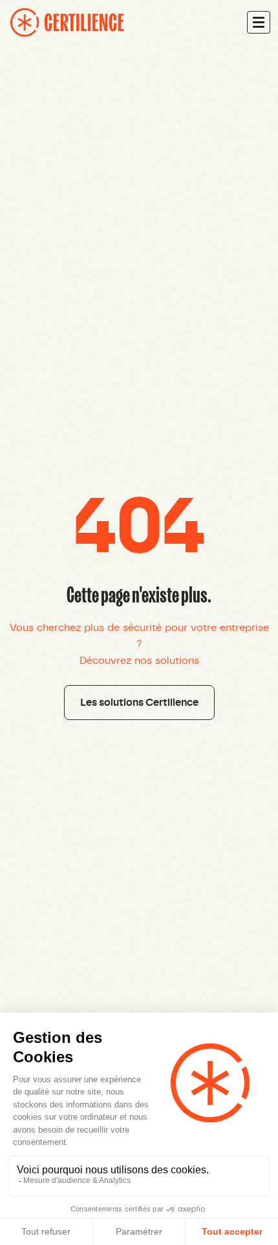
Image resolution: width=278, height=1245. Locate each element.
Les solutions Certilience (139, 702)
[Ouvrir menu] (258, 22)
